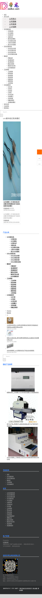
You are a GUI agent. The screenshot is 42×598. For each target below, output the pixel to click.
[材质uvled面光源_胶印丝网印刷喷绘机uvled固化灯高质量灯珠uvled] (10, 336)
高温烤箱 (9, 523)
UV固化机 (6, 208)
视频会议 (9, 518)
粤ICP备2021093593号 (26, 588)
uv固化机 (9, 502)
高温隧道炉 (10, 525)
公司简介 (12, 19)
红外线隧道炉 (10, 516)
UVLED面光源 (11, 496)
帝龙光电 (9, 512)
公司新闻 (12, 24)
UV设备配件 (10, 484)
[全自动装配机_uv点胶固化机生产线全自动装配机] (10, 348)
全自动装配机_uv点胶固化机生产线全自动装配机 (20, 350)
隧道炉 (9, 480)
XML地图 (34, 588)
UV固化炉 (9, 504)
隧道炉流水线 (10, 521)
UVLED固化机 (11, 478)
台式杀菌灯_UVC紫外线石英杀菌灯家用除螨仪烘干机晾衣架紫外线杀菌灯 (12, 204)
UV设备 (9, 506)
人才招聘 (12, 27)
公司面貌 (12, 21)
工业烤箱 (9, 482)
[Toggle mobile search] (1, 11)
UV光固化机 (10, 476)
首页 (8, 474)
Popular (9, 311)
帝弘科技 (9, 510)
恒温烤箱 (9, 514)
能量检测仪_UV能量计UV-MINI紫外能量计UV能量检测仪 (23, 392)
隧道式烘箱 (10, 519)
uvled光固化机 (11, 493)
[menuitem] (5, 14)
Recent (9, 313)
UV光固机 (9, 500)
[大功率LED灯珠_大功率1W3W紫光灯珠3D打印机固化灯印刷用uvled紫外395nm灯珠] (10, 323)
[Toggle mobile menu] (0, 11)
